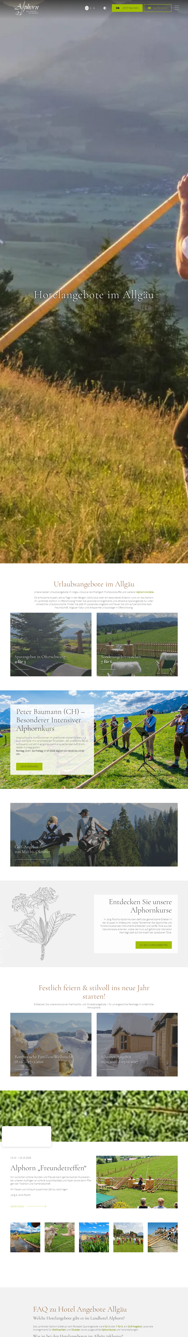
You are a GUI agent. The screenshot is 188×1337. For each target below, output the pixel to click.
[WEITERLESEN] (51, 644)
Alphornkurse (108, 1329)
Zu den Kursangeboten (154, 945)
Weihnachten (59, 1329)
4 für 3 (106, 1326)
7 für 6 (119, 1326)
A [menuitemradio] (87, 8)
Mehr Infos (17, 1206)
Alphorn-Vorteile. (145, 592)
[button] (105, 8)
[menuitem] (104, 8)
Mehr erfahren (29, 766)
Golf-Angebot (135, 1326)
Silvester (75, 1329)
